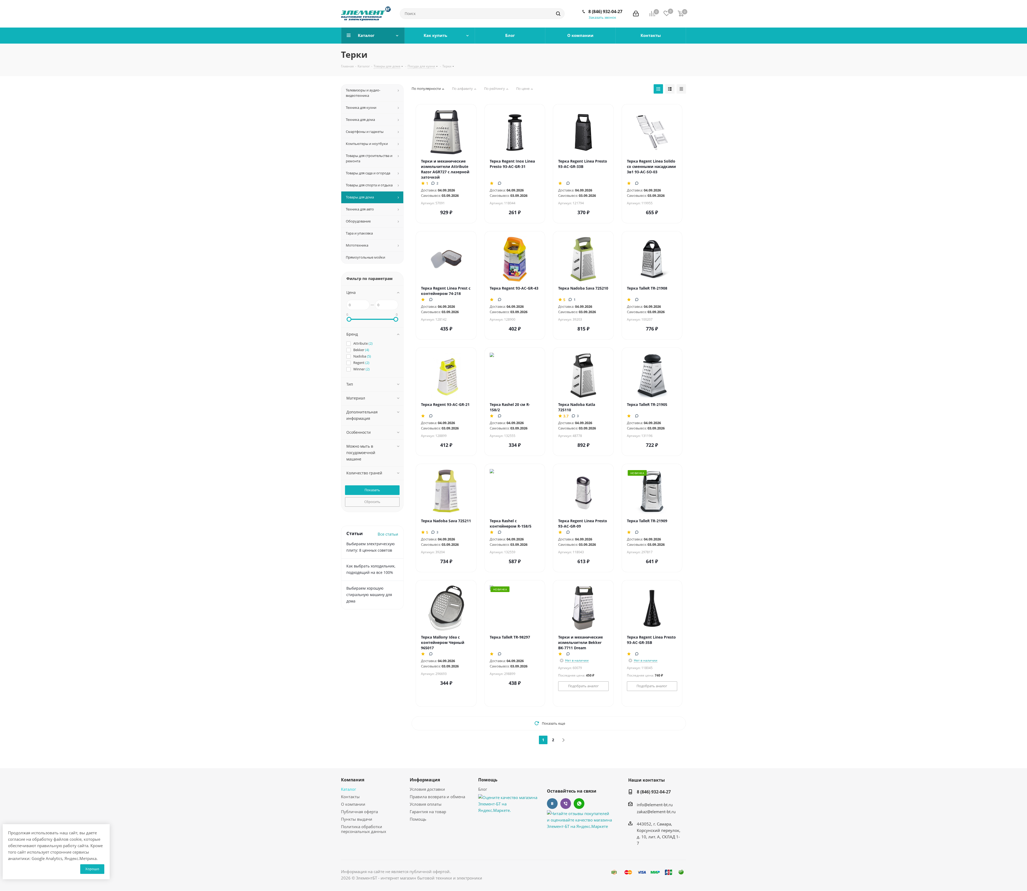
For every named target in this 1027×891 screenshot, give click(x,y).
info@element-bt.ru (655, 804)
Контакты (350, 796)
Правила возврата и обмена (437, 796)
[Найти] (558, 13)
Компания (352, 780)
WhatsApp (579, 803)
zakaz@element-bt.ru (656, 811)
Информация (425, 780)
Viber (565, 803)
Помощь (418, 819)
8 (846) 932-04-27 (605, 11)
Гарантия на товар (428, 811)
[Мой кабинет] (636, 13)
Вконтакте (552, 803)
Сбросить (372, 501)
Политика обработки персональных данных (363, 829)
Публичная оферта (359, 811)
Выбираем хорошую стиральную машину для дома (369, 595)
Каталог (348, 789)
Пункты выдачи (356, 819)
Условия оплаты (426, 804)
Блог (482, 789)
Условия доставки (427, 789)
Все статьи (388, 534)
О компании (353, 804)
